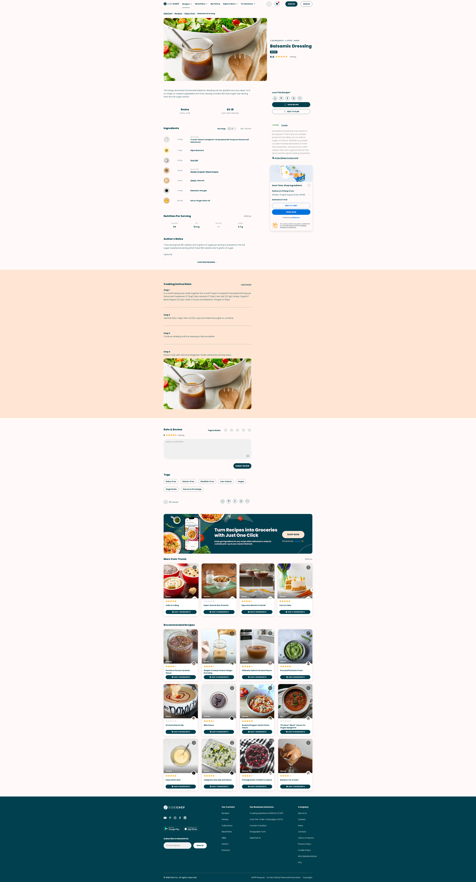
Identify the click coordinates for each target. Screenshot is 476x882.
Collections (227, 825)
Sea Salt (194, 160)
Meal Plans (227, 831)
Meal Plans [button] (200, 4)
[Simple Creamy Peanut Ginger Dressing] (219, 655)
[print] (275, 98)
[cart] (276, 3)
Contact (302, 831)
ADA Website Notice (307, 856)
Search (225, 844)
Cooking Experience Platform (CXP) (266, 813)
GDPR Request (258, 877)
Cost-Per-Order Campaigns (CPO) (266, 819)
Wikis (224, 837)
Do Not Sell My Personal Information (284, 877)
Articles (225, 819)
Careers (302, 819)
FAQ (300, 862)
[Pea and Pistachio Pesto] (295, 655)
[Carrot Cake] (294, 589)
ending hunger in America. (293, 226)
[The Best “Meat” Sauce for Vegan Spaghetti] (295, 710)
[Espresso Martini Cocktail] (256, 589)
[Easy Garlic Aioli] (181, 765)
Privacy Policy (304, 844)
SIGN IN (306, 4)
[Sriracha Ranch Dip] (181, 710)
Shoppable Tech (258, 831)
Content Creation (258, 825)
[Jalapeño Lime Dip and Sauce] (219, 765)
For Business (247, 4)
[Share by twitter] (294, 98)
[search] (269, 4)
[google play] (172, 828)
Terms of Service (306, 837)
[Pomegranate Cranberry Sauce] (257, 765)
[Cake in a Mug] (181, 589)
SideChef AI (255, 837)
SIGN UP (291, 4)
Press (300, 825)
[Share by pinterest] (282, 98)
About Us (302, 813)
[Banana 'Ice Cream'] (295, 765)
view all (308, 559)
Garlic (193, 180)
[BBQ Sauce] (219, 710)
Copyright (307, 877)
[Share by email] (301, 98)
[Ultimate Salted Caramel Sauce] (257, 655)
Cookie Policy (304, 850)
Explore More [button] (229, 4)
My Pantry (215, 4)
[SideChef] (174, 808)
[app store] (190, 828)
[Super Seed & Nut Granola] (219, 589)
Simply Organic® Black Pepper (204, 172)
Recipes (225, 813)
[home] (171, 3)
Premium (226, 850)
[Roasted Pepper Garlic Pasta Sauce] (257, 710)
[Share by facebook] (288, 98)
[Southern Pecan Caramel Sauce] (181, 655)
